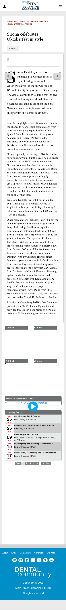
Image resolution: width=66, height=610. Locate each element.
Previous (8, 76)
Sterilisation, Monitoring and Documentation (35, 453)
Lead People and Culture (26, 435)
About (5, 553)
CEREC (13, 48)
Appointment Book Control (27, 417)
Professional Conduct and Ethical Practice (34, 426)
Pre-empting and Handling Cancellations (33, 444)
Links (13, 553)
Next (57, 76)
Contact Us (25, 553)
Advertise (38, 553)
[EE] (33, 572)
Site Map (51, 553)
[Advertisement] (33, 507)
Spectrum (18, 24)
